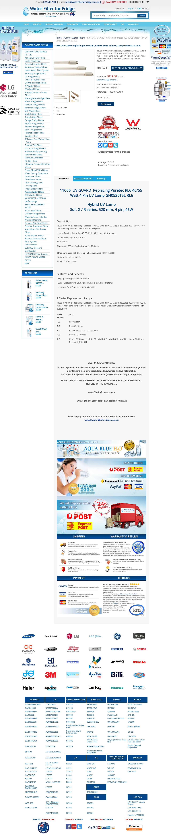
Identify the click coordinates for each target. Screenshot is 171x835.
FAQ (122, 24)
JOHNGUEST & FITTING (35, 198)
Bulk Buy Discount (33, 247)
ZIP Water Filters (32, 86)
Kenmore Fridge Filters (35, 107)
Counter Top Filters (33, 145)
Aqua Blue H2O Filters (35, 57)
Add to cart (106, 104)
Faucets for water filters (35, 64)
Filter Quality (110, 24)
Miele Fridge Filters (33, 114)
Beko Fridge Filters (33, 129)
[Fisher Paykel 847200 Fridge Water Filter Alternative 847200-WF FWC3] (29, 284)
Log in (130, 8)
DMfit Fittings (31, 201)
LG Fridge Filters (32, 76)
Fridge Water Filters (34, 188)
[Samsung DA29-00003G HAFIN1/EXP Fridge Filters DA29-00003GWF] (29, 308)
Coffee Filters (31, 244)
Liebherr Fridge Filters (35, 213)
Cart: (139, 8)
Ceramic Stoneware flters (36, 226)
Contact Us (133, 24)
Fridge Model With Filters (36, 170)
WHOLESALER (72, 24)
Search (142, 15)
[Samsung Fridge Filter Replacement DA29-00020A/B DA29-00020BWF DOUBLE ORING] (29, 296)
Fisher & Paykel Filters (35, 79)
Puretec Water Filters (34, 192)
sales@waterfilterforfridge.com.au (82, 2)
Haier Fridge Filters (33, 154)
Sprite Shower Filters (34, 235)
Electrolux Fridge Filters (35, 82)
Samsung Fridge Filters (35, 73)
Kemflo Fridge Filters (34, 123)
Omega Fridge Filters (34, 120)
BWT (27, 263)
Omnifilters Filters (33, 179)
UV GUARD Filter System (36, 254)
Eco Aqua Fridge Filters (35, 148)
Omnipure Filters (32, 176)
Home (26, 24)
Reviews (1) (101, 179)
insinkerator (30, 251)
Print (57, 111)
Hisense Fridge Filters (34, 132)
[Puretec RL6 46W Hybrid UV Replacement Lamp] (60, 91)
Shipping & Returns (54, 24)
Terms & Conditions (91, 24)
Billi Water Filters (32, 110)
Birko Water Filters (33, 195)
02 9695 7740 (49, 2)
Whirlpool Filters (32, 89)
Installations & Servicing (36, 151)
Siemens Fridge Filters (35, 126)
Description (63, 179)
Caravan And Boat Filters (36, 223)
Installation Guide (82, 179)
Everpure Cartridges (34, 157)
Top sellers (31, 273)
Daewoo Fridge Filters (35, 104)
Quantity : (101, 97)
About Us (37, 24)
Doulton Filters (31, 136)
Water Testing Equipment (36, 173)
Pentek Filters (31, 161)
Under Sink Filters (33, 61)
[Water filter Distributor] (48, 10)
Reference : (102, 92)
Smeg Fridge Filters (33, 117)
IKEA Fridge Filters (33, 210)
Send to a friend (61, 107)
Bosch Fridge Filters (34, 101)
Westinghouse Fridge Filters (37, 98)
